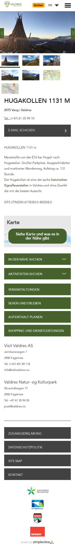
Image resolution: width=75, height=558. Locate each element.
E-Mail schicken (21, 130)
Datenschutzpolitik (25, 447)
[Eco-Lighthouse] (37, 505)
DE (50, 5)
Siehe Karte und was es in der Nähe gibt (37, 236)
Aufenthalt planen (25, 317)
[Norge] (37, 532)
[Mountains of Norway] (37, 518)
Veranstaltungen (23, 289)
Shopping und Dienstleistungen (36, 330)
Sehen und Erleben (24, 303)
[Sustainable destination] (37, 491)
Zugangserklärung (25, 433)
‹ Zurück (2, 31)
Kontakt (15, 475)
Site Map (15, 461)
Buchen (38, 5)
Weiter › (73, 31)
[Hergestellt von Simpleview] (37, 542)
